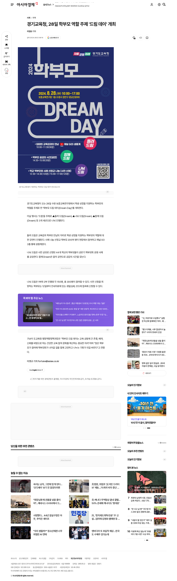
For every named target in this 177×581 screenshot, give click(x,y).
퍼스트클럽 (42, 558)
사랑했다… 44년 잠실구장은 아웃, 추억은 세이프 (47, 517)
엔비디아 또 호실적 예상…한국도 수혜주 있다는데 (105, 533)
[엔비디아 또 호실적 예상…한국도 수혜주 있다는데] (79, 539)
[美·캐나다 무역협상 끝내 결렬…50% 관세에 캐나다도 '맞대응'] (79, 507)
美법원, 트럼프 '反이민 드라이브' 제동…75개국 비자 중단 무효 (105, 486)
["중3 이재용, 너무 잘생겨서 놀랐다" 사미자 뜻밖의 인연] (133, 335)
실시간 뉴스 (47, 5)
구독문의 (51, 558)
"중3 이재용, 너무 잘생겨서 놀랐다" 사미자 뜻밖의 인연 (153, 331)
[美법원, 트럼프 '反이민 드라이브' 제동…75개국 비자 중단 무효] (79, 492)
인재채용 (33, 558)
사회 (28, 18)
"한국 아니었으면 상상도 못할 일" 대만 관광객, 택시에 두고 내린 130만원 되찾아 (82, 309)
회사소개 (13, 558)
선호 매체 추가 (54, 38)
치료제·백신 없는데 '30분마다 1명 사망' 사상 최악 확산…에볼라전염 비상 (141, 534)
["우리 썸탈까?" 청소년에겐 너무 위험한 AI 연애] (21, 539)
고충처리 (96, 558)
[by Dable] (116, 447)
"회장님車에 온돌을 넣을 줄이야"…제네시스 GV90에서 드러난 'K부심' (154, 342)
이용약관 (87, 558)
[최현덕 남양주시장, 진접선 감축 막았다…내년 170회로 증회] (160, 503)
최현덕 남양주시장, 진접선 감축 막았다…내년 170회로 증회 (141, 501)
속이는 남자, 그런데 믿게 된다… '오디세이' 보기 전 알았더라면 (47, 486)
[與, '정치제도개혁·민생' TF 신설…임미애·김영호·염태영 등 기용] (79, 523)
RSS (66, 558)
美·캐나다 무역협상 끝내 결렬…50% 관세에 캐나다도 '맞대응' (106, 501)
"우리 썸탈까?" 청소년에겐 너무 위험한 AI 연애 (47, 533)
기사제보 (60, 558)
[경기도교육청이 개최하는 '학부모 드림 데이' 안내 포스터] (66, 115)
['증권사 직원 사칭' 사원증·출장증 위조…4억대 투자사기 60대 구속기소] (133, 357)
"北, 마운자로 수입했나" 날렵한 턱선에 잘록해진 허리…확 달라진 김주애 (154, 320)
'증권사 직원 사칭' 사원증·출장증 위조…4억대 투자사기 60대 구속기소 (154, 353)
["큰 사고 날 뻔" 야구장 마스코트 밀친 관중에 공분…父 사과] (160, 514)
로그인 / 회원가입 (151, 4)
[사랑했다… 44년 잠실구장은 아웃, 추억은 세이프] (21, 523)
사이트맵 (104, 558)
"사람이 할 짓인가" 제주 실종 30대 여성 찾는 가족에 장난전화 (141, 523)
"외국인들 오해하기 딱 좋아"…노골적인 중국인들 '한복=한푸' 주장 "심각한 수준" (82, 315)
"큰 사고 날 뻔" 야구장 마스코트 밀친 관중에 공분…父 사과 (76, 320)
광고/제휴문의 (23, 558)
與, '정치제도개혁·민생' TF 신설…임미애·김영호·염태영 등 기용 (106, 517)
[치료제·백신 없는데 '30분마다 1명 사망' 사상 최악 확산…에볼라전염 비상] (160, 536)
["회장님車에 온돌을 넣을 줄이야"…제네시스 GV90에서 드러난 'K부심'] (133, 346)
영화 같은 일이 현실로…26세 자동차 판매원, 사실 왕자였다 (153, 364)
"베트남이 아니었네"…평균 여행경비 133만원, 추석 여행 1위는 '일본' (80, 303)
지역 (34, 18)
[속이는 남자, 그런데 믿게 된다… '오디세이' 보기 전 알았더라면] (21, 492)
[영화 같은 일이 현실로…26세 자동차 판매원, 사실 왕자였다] (133, 368)
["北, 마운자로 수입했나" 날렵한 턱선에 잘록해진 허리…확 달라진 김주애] (133, 323)
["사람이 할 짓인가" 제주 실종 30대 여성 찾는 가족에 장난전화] (160, 525)
